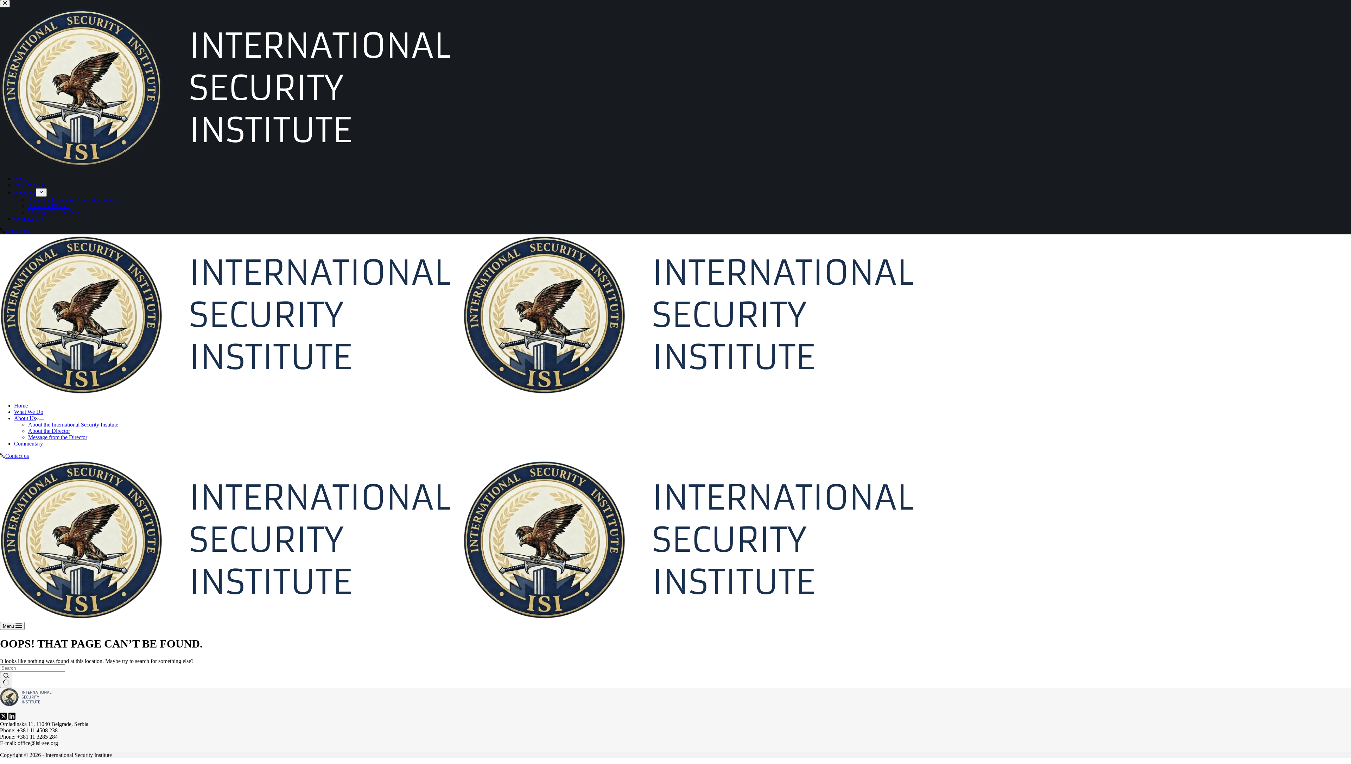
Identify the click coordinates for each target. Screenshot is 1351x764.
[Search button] (6, 680)
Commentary (28, 444)
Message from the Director (57, 437)
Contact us (17, 456)
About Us (25, 418)
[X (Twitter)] (4, 718)
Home (21, 406)
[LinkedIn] (11, 718)
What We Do (28, 412)
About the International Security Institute (73, 425)
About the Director (49, 431)
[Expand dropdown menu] (41, 420)
